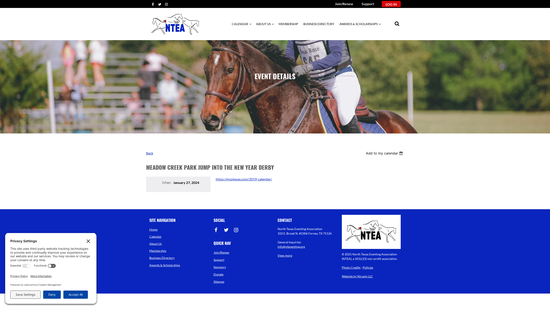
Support (368, 4)
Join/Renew (344, 4)
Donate (218, 274)
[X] (159, 4)
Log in (391, 4)
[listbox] (385, 153)
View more (285, 255)
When (166, 182)
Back (149, 153)
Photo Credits (351, 267)
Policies (368, 267)
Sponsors (220, 267)
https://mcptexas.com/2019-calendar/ (244, 179)
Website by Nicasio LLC (357, 276)
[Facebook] (152, 4)
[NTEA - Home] (175, 37)
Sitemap (219, 281)
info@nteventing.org (291, 246)
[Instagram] (166, 4)
